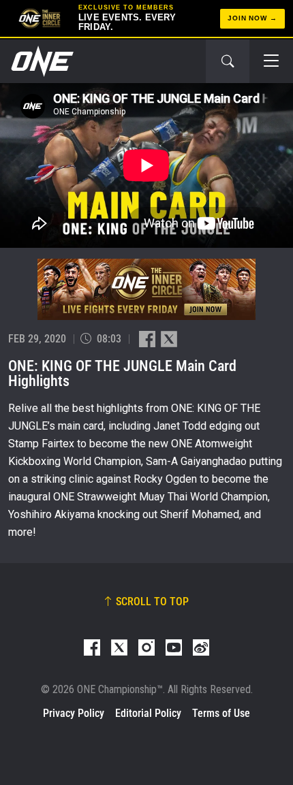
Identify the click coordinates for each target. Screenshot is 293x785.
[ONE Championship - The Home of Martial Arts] (41, 61)
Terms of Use (221, 713)
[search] (227, 61)
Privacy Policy (73, 713)
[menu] (271, 61)
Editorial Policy (148, 713)
